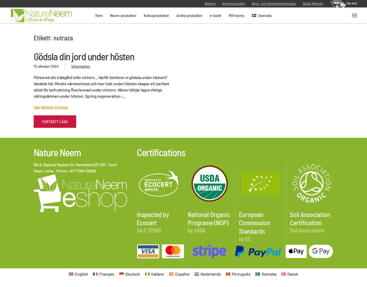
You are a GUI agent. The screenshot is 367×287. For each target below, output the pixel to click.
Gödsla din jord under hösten (84, 56)
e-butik (215, 15)
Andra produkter (189, 15)
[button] (262, 15)
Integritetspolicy (233, 3)
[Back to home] (41, 15)
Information (80, 66)
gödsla (47, 107)
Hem (99, 15)
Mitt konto (236, 15)
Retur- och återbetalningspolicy (274, 3)
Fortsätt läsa (55, 121)
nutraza (61, 107)
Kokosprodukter (156, 15)
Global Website (313, 3)
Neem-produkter (123, 15)
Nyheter (210, 3)
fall (36, 107)
